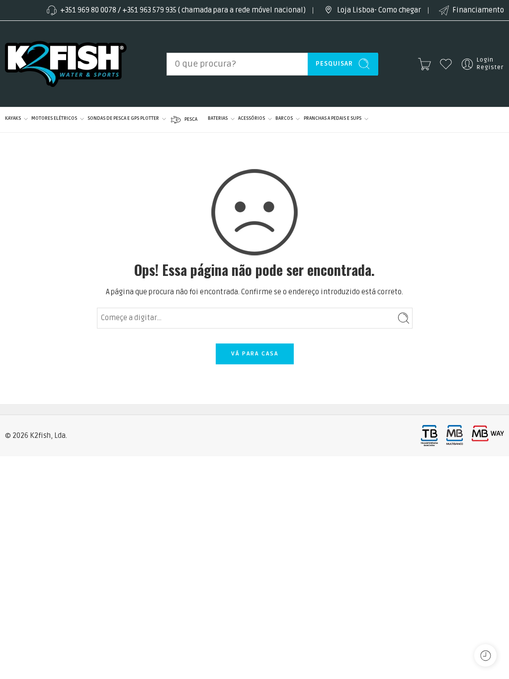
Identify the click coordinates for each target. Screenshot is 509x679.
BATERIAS (218, 118)
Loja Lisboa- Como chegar (379, 10)
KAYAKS (13, 118)
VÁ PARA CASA (254, 353)
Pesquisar (334, 64)
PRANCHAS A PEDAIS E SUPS (332, 118)
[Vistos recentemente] (485, 655)
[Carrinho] (424, 64)
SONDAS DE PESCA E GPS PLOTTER (123, 118)
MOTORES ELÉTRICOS (54, 118)
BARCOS (284, 118)
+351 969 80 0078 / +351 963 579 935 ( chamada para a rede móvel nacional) (183, 10)
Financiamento (478, 10)
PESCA (190, 119)
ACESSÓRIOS (251, 118)
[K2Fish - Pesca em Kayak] (66, 64)
